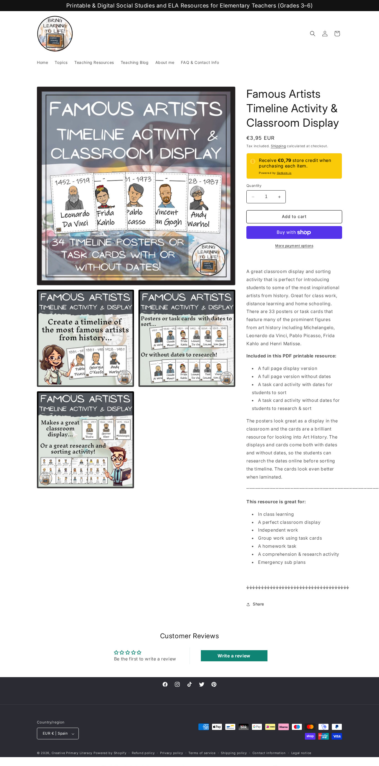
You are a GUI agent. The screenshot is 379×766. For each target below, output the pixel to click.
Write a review (234, 655)
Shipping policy (234, 753)
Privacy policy (171, 753)
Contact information (269, 753)
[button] (313, 33)
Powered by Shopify (110, 753)
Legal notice (301, 753)
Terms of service (201, 753)
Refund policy (143, 753)
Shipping (278, 146)
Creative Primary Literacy (72, 753)
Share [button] (258, 604)
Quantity (253, 186)
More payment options (294, 246)
